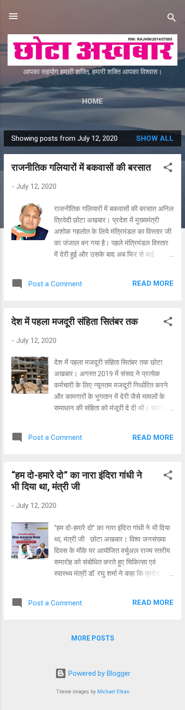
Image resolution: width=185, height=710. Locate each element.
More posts (92, 638)
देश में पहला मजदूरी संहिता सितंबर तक (74, 321)
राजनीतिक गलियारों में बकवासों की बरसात (81, 167)
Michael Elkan (113, 692)
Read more (153, 283)
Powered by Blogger (98, 673)
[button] (168, 169)
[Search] (171, 19)
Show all (155, 138)
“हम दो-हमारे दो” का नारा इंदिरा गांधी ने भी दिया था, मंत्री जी (76, 480)
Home (92, 101)
